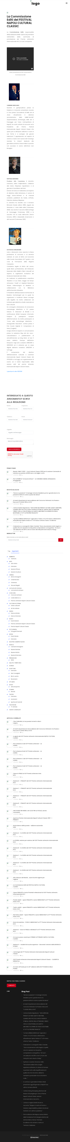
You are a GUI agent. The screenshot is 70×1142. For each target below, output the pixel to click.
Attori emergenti (16, 577)
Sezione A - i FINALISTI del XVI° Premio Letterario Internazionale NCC (32, 796)
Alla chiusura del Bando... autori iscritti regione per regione (29, 878)
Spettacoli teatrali (16, 702)
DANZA (11, 611)
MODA (11, 634)
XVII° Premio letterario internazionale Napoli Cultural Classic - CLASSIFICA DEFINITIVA (36, 960)
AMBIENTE (12, 556)
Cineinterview (15, 579)
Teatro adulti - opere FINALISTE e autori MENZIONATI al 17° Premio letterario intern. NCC (36, 908)
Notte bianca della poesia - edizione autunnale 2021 (28, 826)
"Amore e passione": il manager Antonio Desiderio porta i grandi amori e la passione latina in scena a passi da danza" (36, 494)
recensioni (14, 699)
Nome (8, 405)
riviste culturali (15, 605)
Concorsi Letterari (16, 595)
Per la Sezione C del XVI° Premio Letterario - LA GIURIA (27, 759)
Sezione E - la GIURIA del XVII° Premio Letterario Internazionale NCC (32, 871)
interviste (13, 566)
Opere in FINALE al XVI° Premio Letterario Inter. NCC (27, 774)
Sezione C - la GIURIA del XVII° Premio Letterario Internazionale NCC (32, 856)
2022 (12, 660)
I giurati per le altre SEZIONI (14, 371)
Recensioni (14, 679)
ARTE (10, 561)
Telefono (9, 416)
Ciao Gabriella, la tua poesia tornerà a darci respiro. (27, 722)
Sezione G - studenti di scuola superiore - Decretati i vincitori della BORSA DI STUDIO (37, 945)
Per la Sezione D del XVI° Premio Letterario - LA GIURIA (27, 767)
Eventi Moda (14, 636)
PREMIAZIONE (13, 658)
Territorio (13, 559)
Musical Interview (16, 655)
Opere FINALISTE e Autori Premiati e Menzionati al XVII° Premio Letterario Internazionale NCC (35, 893)
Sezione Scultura (16, 572)
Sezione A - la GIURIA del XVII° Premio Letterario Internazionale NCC (32, 834)
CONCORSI (12, 593)
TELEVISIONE (12, 705)
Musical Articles (15, 649)
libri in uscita (14, 676)
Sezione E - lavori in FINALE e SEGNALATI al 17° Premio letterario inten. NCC (34, 930)
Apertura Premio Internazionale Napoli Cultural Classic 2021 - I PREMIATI (32, 819)
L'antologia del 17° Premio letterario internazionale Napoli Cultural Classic (33, 953)
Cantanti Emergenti (17, 647)
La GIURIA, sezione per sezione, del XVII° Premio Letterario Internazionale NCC (35, 841)
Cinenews (14, 582)
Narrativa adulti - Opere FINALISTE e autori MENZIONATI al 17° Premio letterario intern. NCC (37, 915)
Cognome (25, 405)
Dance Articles (15, 613)
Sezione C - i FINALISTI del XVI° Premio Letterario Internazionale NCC (32, 789)
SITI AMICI (12, 682)
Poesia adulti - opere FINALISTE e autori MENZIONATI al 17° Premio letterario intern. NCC (36, 900)
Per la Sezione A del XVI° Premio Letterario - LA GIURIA (27, 744)
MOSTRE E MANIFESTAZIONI (17, 642)
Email (23, 416)
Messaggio (10, 438)
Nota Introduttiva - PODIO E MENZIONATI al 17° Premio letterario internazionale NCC (37, 923)
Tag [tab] (9, 551)
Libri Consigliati (15, 673)
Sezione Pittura (15, 569)
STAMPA (11, 689)
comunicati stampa (15, 588)
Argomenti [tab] (15, 551)
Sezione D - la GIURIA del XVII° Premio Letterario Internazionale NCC (32, 863)
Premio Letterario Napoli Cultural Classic (23, 601)
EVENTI (11, 619)
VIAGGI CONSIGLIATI (15, 710)
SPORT (11, 685)
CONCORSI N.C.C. (16, 598)
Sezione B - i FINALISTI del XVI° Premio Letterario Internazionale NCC (32, 804)
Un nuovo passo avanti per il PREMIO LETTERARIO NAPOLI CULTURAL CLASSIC (33, 938)
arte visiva (14, 563)
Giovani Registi (15, 585)
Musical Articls (15, 652)
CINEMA (11, 575)
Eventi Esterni (15, 621)
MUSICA (11, 645)
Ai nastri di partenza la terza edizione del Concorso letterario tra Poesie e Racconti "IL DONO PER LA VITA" (36, 501)
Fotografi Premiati (16, 631)
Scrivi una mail (44, 1135)
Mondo (13, 691)
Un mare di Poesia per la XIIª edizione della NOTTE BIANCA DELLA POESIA (33, 967)
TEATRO (11, 694)
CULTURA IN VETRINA (15, 603)
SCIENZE (11, 666)
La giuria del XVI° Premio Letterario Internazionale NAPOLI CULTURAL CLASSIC (34, 737)
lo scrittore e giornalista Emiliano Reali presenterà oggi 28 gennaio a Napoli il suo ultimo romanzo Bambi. (35, 1084)
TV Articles (14, 707)
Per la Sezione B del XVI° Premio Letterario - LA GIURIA (27, 752)
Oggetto (9, 429)
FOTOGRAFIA (13, 629)
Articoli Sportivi (15, 687)
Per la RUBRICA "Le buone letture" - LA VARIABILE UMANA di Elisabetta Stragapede (34, 479)
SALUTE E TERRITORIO (15, 663)
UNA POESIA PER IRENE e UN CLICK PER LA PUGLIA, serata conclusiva (30, 811)
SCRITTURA (12, 668)
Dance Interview (16, 616)
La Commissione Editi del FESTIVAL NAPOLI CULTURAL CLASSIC (29, 886)
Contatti (11, 985)
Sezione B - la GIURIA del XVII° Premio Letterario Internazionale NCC (32, 848)
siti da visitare (15, 608)
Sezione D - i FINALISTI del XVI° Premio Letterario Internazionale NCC (32, 781)
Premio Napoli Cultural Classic (20, 626)
